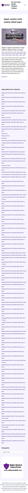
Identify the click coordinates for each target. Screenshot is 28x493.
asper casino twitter (14, 55)
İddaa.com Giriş (5, 135)
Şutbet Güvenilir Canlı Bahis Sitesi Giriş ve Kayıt (14, 158)
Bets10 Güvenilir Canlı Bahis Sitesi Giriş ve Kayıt (14, 140)
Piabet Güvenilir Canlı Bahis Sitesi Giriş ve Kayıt (14, 172)
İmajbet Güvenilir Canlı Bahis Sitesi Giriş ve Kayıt (14, 120)
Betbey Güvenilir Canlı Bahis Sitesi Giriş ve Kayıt (14, 331)
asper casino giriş (18, 52)
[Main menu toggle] (25, 5)
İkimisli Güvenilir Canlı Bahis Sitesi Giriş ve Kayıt (14, 302)
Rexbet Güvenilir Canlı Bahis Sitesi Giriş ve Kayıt (14, 255)
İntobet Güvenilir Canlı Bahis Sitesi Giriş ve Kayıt (14, 282)
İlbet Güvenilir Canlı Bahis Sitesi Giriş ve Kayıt (13, 151)
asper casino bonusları (7, 52)
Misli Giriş (4, 138)
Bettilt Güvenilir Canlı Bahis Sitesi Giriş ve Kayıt (13, 434)
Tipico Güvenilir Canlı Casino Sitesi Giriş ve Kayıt (14, 271)
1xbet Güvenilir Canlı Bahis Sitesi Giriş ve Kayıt (13, 110)
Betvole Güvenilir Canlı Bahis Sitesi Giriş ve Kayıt (14, 126)
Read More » (5, 77)
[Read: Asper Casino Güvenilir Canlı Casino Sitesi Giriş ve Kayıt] (14, 36)
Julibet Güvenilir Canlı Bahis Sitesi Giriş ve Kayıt (14, 237)
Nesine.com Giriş (6, 165)
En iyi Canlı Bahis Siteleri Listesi (15, 5)
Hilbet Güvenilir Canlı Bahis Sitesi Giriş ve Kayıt (13, 387)
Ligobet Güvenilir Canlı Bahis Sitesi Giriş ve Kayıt (14, 194)
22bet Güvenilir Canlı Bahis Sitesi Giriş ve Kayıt (13, 252)
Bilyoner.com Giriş (6, 117)
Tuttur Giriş (4, 133)
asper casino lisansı (18, 53)
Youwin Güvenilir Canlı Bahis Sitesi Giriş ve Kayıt (14, 174)
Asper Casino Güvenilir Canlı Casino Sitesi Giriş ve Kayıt (13, 49)
